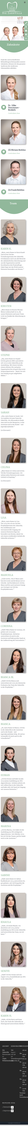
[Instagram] (12, 1110)
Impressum (5, 1111)
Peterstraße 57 (6, 1055)
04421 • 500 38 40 (13, 1054)
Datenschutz (5, 1107)
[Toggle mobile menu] (25, 2)
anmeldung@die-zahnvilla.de (17, 1060)
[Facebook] (12, 1107)
